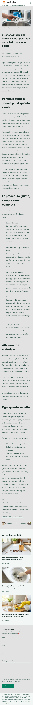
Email (4, 645)
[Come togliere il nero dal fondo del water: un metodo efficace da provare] (16, 575)
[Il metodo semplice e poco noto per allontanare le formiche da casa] (16, 547)
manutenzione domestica (10, 509)
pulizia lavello (24, 509)
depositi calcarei (8, 506)
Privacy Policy (7, 703)
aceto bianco (7, 503)
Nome (4, 637)
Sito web (4, 653)
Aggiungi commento (8, 661)
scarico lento (18, 513)
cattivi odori (17, 503)
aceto (18, 296)
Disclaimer (28, 701)
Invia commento (8, 686)
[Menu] (30, 3)
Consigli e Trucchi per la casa (12, 56)
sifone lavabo (7, 516)
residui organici (7, 513)
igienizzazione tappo (21, 506)
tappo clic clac (18, 516)
